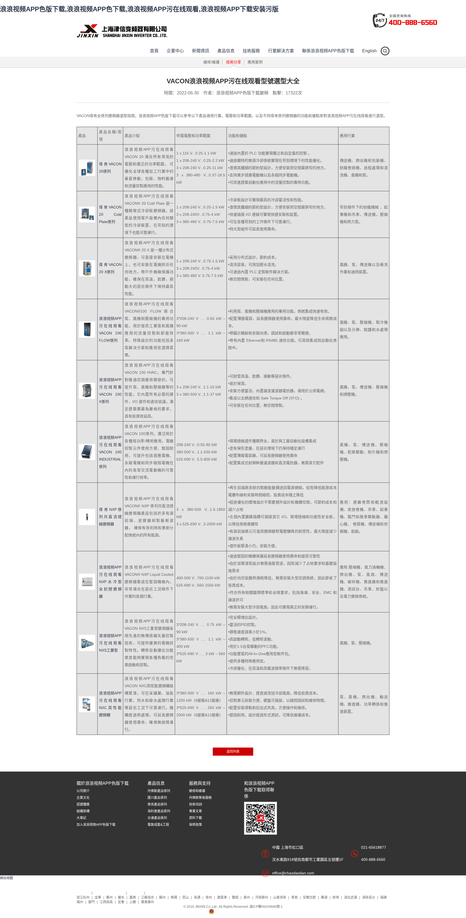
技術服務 (251, 51)
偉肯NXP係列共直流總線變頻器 (110, 516)
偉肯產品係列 (157, 804)
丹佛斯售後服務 (200, 798)
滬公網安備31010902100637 (236, 911)
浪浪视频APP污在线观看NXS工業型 (110, 642)
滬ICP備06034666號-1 (266, 907)
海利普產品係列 (159, 811)
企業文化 (83, 798)
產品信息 (226, 51)
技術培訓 (195, 804)
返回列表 (233, 751)
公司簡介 (83, 791)
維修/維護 (211, 62)
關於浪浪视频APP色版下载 (103, 783)
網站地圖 (6, 878)
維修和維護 (197, 791)
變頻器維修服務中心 (110, 893)
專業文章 (195, 811)
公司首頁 (83, 893)
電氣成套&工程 (158, 825)
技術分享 (233, 62)
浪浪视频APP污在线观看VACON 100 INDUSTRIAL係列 (110, 452)
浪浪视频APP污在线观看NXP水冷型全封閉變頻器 (110, 581)
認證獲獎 (83, 804)
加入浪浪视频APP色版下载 (96, 825)
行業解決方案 (281, 51)
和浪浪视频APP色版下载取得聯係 (259, 790)
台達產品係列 (157, 818)
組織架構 (83, 811)
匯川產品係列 (157, 798)
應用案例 (255, 62)
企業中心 (175, 51)
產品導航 (136, 893)
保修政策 (195, 825)
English (369, 51)
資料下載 (195, 818)
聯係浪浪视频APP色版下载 (328, 51)
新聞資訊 (200, 51)
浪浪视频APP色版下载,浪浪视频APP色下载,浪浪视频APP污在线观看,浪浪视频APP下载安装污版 (139, 9)
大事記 (81, 818)
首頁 (154, 51)
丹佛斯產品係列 (159, 791)
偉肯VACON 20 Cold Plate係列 (110, 214)
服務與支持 (200, 783)
